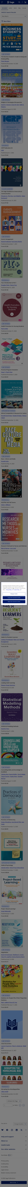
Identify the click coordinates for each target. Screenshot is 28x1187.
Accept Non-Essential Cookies (14, 597)
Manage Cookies (14, 593)
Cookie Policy (17, 589)
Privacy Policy (9, 589)
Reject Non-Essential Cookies (14, 601)
